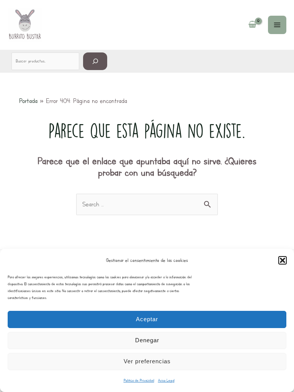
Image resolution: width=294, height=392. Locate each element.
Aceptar (147, 319)
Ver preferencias (147, 361)
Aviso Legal (166, 380)
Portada (28, 101)
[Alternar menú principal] (277, 25)
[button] (282, 260)
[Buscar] (95, 61)
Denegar (147, 340)
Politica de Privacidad (139, 380)
